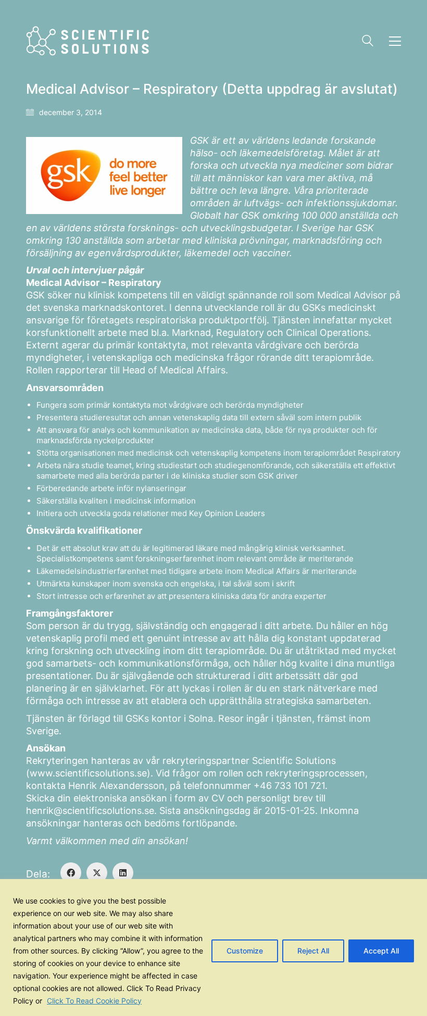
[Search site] (367, 42)
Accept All (381, 950)
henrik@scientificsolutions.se (90, 810)
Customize (245, 950)
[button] (395, 41)
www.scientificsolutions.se (88, 773)
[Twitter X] (96, 872)
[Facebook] (70, 872)
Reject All (313, 950)
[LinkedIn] (122, 872)
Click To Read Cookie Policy (94, 1000)
